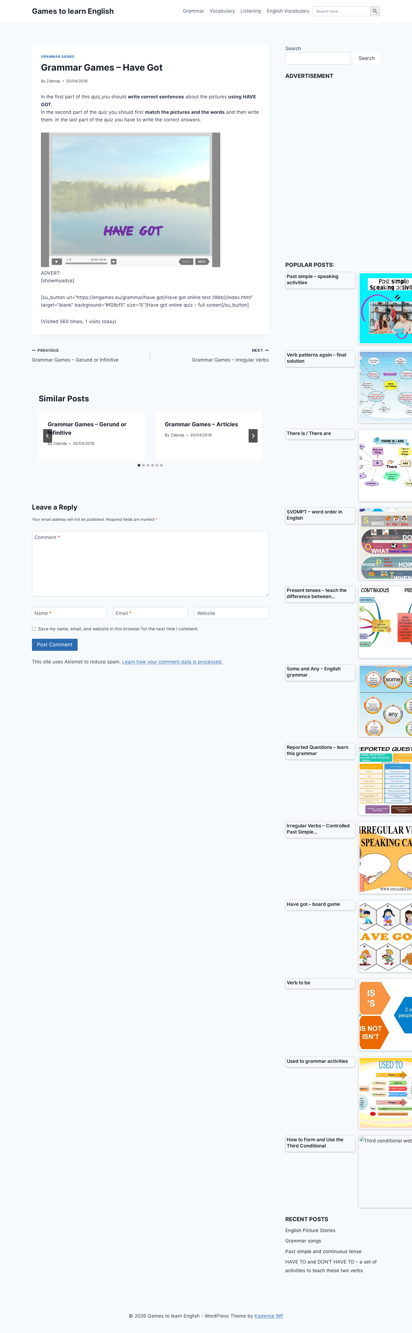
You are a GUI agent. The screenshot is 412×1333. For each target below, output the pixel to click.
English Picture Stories (310, 1230)
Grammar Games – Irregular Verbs (230, 355)
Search (293, 48)
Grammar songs (303, 1241)
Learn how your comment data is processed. (172, 662)
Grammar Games (58, 56)
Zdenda (53, 81)
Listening (250, 11)
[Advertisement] (327, 167)
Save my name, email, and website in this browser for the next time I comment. (118, 628)
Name (43, 613)
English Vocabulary (288, 11)
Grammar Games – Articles (201, 424)
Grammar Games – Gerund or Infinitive (75, 355)
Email (124, 613)
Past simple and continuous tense (323, 1251)
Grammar (193, 11)
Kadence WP (268, 1316)
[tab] (139, 465)
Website (206, 613)
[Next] (253, 436)
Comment (47, 537)
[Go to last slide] (47, 436)
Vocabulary (222, 11)
